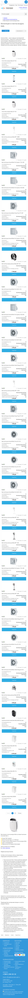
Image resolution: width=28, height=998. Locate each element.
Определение (12, 5)
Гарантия (18, 945)
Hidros (12, 935)
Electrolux (7, 935)
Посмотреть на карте (7, 986)
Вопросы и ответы (20, 949)
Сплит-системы (7, 962)
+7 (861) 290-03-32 (23, 7)
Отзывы (17, 947)
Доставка (18, 942)
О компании (6, 942)
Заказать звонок (23, 8)
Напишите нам (7, 950)
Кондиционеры (7, 961)
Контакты (26, 5)
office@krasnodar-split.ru (13, 977)
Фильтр (6, 30)
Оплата (17, 944)
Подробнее (14, 71)
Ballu (2, 935)
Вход (16, 5)
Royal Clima (18, 935)
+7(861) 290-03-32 (9, 974)
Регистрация (20, 5)
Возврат (17, 948)
